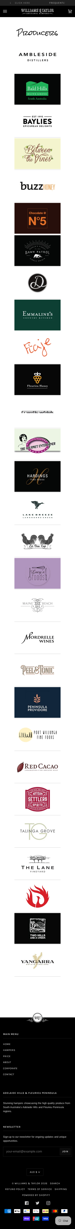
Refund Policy (15, 1189)
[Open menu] (9, 11)
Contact (8, 1074)
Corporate (10, 1068)
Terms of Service (40, 1189)
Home (7, 1044)
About (7, 1062)
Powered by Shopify (36, 1195)
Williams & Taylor (27, 1183)
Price (7, 1056)
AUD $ (33, 1172)
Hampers (9, 1050)
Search (55, 1183)
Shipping (61, 1189)
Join (65, 1151)
